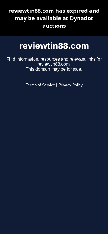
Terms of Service (40, 85)
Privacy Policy (70, 85)
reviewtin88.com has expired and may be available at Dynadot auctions (54, 18)
